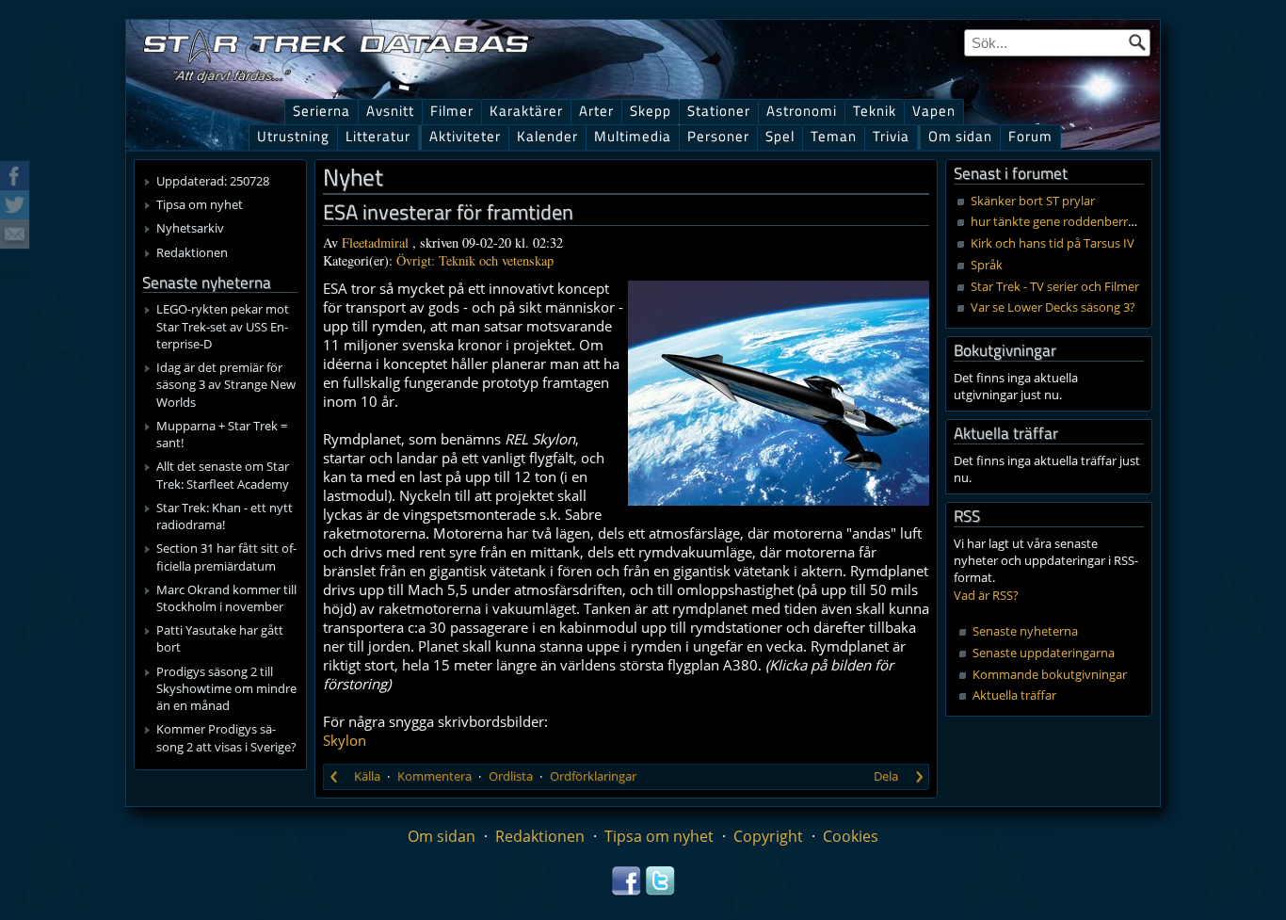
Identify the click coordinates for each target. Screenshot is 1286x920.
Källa (367, 775)
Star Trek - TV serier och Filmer (1055, 286)
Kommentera (434, 775)
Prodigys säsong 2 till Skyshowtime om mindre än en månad (226, 688)
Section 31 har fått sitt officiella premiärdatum (226, 556)
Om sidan (960, 136)
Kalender (547, 136)
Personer (718, 136)
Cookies (850, 836)
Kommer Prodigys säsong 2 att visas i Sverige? (226, 737)
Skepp (650, 110)
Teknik (874, 110)
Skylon (344, 740)
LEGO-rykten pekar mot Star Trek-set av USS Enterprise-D (222, 325)
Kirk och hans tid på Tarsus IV (1052, 242)
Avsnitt (390, 110)
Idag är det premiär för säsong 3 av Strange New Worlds (226, 384)
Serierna (321, 110)
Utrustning (293, 136)
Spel (780, 136)
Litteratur (378, 136)
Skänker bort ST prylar (1033, 200)
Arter (596, 110)
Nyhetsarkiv (190, 227)
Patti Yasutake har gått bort (219, 638)
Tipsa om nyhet (199, 204)
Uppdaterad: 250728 (212, 180)
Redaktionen (192, 252)
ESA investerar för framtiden (448, 212)
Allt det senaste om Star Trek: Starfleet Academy (222, 475)
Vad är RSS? (986, 595)
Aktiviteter (465, 136)
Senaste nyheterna (1025, 630)
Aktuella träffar (1014, 694)
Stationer (718, 110)
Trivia (891, 136)
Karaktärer (526, 110)
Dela (886, 775)
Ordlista (511, 775)
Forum (1030, 136)
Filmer (452, 110)
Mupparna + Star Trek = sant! (221, 434)
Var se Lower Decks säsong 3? (1053, 307)
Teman (834, 136)
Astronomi (801, 110)
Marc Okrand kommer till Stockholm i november (226, 598)
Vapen (934, 110)
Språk (987, 264)
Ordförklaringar (593, 775)
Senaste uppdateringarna (1044, 652)
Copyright (768, 836)
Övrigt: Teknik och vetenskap (475, 260)
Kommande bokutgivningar (1050, 674)
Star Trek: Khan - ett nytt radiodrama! (224, 516)
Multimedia (632, 136)
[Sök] (1137, 42)
